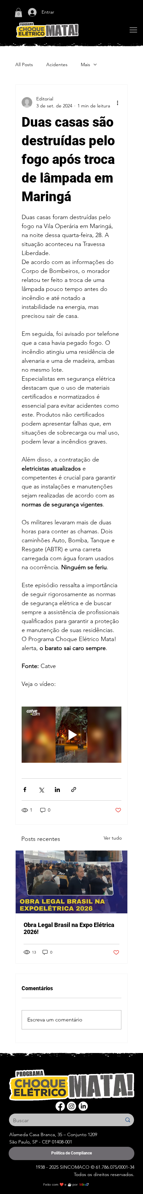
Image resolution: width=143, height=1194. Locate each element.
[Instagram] (71, 1106)
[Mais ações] (117, 102)
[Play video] (71, 735)
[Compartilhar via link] (74, 789)
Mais (85, 64)
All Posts (24, 64)
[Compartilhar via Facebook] (25, 789)
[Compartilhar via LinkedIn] (57, 789)
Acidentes (57, 64)
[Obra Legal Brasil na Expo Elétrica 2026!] (71, 882)
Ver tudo (113, 838)
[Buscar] (127, 1120)
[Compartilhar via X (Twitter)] (41, 789)
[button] (18, 12)
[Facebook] (60, 1106)
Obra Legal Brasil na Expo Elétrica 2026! (69, 928)
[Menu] (133, 30)
